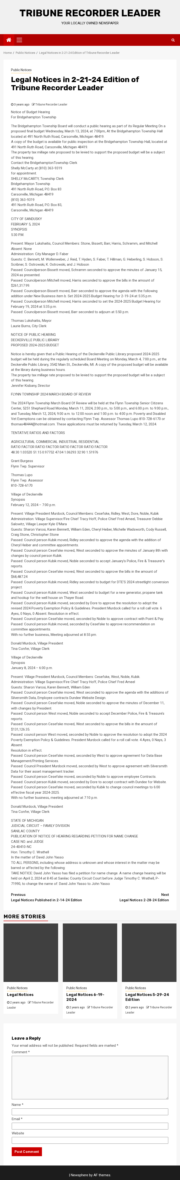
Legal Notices (20, 994)
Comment (21, 1052)
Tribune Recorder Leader (90, 13)
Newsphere (79, 1175)
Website (18, 1133)
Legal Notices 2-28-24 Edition (144, 897)
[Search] (173, 40)
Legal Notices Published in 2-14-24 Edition (46, 897)
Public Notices (21, 70)
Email (17, 1119)
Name (17, 1105)
